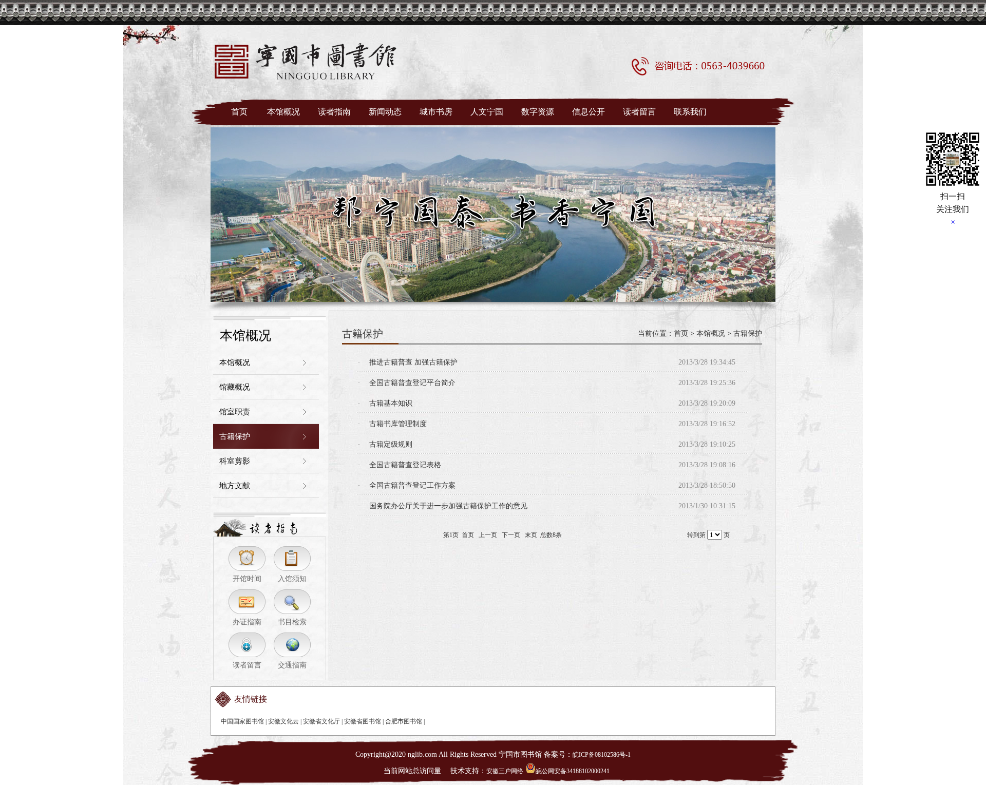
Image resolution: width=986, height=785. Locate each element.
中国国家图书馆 (242, 721)
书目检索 (292, 622)
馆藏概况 (234, 387)
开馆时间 (247, 579)
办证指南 (247, 622)
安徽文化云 (283, 721)
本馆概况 (234, 362)
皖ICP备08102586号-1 (602, 754)
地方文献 (234, 486)
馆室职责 (234, 412)
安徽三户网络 (504, 771)
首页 (681, 333)
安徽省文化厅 (321, 721)
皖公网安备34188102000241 (573, 771)
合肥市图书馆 (403, 721)
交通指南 (292, 665)
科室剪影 (234, 461)
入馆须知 (292, 579)
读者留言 (247, 665)
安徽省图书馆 (362, 721)
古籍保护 (234, 436)
